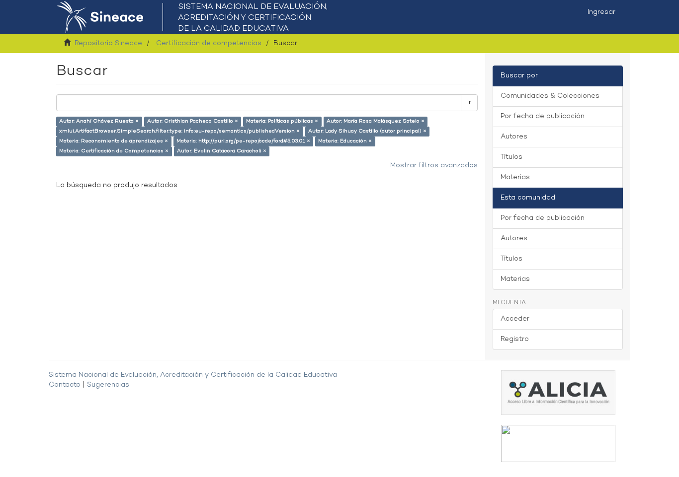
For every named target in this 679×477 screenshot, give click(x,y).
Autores (514, 136)
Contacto (65, 385)
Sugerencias (108, 385)
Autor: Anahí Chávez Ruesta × (99, 121)
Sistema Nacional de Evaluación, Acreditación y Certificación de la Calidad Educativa (193, 375)
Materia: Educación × (345, 141)
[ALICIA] (558, 392)
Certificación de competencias (208, 43)
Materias (515, 177)
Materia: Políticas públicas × (282, 121)
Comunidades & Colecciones (550, 96)
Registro (515, 339)
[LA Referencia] (558, 443)
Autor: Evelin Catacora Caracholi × (221, 151)
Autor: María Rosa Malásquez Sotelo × (375, 121)
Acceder (515, 319)
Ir (469, 102)
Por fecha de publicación (543, 116)
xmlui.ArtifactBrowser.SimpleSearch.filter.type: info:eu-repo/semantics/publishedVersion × (179, 131)
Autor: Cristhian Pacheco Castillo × (192, 121)
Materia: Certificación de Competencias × (114, 151)
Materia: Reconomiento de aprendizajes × (113, 141)
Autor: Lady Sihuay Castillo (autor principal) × (367, 131)
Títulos (511, 157)
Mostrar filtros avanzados (434, 165)
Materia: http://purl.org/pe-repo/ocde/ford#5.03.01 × (243, 141)
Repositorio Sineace (108, 43)
